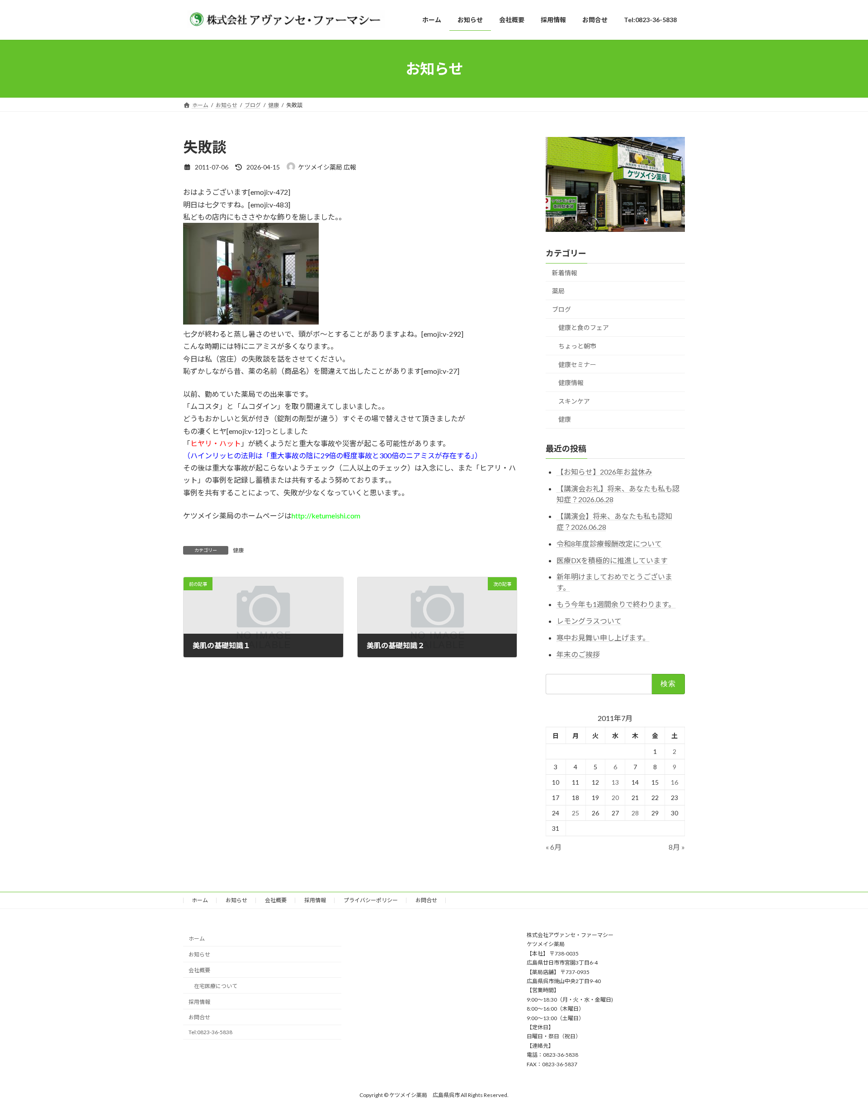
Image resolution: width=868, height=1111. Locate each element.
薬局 (558, 291)
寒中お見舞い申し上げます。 (603, 637)
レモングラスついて (589, 621)
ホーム (200, 900)
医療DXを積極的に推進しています (612, 560)
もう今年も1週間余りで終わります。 (616, 604)
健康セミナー (577, 364)
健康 (238, 550)
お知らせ (236, 900)
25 (575, 813)
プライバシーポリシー (371, 900)
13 (615, 782)
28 (635, 813)
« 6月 (553, 847)
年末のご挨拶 (578, 654)
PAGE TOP (840, 1069)
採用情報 (315, 900)
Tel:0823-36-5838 (210, 1032)
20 (615, 797)
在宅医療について (215, 986)
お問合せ (426, 900)
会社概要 (276, 900)
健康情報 (571, 382)
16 (675, 782)
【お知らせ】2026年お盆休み (604, 471)
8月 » (677, 847)
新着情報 (564, 272)
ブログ (561, 309)
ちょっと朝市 (577, 346)
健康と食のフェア (583, 327)
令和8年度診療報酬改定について (609, 543)
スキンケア (574, 401)
